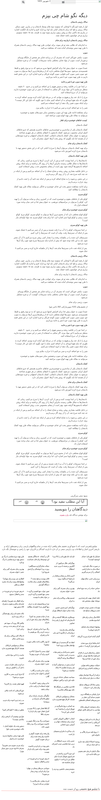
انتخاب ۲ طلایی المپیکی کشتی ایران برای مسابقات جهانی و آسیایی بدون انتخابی (64, 722)
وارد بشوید (64, 515)
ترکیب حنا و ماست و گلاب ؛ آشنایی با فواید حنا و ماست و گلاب (39, 673)
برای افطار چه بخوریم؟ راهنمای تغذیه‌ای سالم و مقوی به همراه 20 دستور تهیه (13, 604)
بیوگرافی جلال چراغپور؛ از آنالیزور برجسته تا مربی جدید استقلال (64, 566)
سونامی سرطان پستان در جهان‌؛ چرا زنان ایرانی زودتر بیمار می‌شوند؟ (38, 771)
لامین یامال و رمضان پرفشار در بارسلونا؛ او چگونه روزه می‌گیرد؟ (63, 579)
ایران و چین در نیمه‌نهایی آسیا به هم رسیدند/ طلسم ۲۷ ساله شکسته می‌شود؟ (63, 667)
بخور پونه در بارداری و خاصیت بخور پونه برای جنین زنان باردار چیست (38, 749)
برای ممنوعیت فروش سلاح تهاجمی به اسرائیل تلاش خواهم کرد (89, 710)
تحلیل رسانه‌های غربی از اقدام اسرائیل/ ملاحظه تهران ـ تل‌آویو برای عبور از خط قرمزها (88, 656)
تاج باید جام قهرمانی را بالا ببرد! (63, 556)
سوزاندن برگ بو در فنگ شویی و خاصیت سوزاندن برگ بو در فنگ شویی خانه (38, 724)
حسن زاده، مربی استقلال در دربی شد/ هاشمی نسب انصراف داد (63, 744)
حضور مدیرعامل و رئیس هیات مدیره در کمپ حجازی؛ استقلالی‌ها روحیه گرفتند (64, 655)
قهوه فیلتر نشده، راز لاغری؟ (14, 684)
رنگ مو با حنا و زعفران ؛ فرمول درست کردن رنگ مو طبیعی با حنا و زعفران (38, 632)
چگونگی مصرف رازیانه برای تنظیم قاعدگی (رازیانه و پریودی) (39, 699)
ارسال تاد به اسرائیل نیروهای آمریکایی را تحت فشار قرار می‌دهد (89, 722)
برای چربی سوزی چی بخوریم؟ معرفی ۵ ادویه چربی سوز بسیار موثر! (12, 748)
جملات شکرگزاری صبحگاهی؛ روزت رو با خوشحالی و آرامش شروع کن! (38, 569)
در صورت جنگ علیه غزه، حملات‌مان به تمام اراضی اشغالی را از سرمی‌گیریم (91, 569)
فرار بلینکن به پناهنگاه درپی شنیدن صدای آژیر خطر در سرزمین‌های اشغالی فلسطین (89, 697)
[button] (63, 2)
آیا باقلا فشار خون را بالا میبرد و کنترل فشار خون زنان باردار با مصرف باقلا (38, 711)
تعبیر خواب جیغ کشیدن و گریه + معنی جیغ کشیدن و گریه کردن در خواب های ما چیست (38, 594)
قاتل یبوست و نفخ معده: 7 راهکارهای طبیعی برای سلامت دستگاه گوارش (38, 582)
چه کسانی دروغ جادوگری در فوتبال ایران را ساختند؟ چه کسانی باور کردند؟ (65, 709)
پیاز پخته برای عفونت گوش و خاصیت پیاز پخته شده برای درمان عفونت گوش (39, 736)
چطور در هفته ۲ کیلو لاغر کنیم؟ (13, 710)
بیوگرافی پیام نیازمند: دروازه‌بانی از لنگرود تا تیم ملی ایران (64, 633)
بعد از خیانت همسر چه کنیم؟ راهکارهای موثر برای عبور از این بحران (38, 619)
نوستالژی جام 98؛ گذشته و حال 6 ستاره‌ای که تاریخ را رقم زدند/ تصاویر (63, 620)
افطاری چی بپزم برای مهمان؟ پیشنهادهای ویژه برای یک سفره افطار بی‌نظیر (13, 582)
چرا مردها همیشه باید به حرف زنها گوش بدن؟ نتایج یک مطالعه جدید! (38, 607)
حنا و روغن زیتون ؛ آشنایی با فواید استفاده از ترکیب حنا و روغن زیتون (39, 686)
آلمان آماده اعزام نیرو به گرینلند (88, 636)
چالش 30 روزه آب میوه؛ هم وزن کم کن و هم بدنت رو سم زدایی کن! (14, 626)
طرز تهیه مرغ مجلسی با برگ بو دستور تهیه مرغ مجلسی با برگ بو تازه (13, 559)
